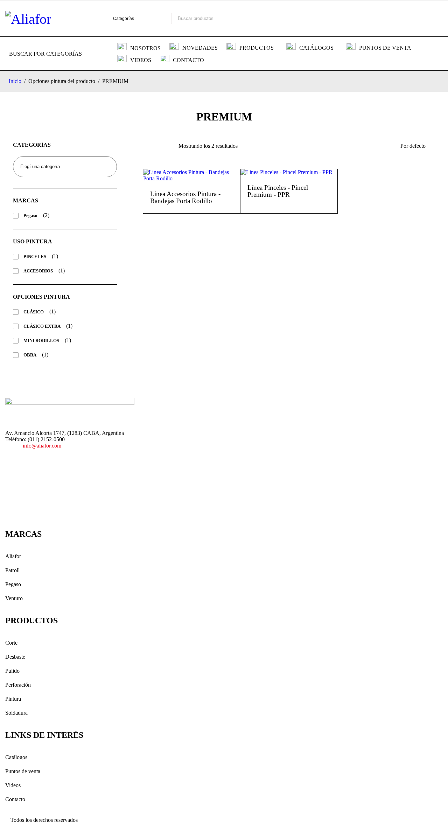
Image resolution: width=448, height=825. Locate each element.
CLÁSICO (33, 311)
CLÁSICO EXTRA (42, 326)
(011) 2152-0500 (46, 439)
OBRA (29, 355)
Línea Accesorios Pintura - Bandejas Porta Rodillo (185, 197)
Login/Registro (378, 18)
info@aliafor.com (42, 446)
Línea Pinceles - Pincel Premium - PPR (277, 191)
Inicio (15, 81)
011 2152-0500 (340, 18)
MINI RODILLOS (41, 340)
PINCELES (34, 256)
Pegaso (30, 215)
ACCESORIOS (38, 270)
